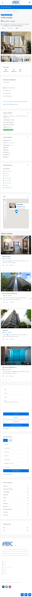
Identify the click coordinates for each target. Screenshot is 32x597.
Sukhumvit (20, 25)
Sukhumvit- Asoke (8, 25)
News (5, 569)
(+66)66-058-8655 (7, 580)
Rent (3, 15)
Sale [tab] (10, 440)
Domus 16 (5, 330)
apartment (5, 486)
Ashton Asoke (6, 256)
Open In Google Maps (8, 129)
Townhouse (5, 515)
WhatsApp (16, 421)
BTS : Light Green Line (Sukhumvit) (14, 325)
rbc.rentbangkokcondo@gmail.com (12, 582)
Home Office (5, 494)
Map (4, 196)
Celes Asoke (20, 204)
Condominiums (7, 11)
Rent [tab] (5, 440)
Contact (5, 573)
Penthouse (5, 503)
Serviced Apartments (7, 509)
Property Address (7, 113)
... (20, 299)
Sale (4, 530)
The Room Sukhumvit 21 (9, 367)
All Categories (7, 448)
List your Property (8, 567)
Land (4, 500)
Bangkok (12, 124)
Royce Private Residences (9, 293)
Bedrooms (6, 455)
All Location (6, 452)
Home (2, 11)
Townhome (5, 512)
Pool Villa (5, 506)
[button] (19, 214)
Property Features (7, 165)
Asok (15, 25)
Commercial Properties (8, 489)
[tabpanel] (16, 459)
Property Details (7, 137)
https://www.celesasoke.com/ (10, 104)
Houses (4, 497)
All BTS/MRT (7, 459)
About (5, 571)
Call (16, 417)
